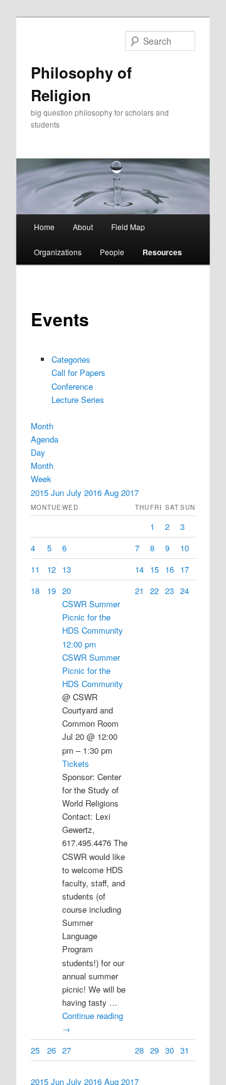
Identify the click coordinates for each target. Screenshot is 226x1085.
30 (169, 1050)
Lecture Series (77, 399)
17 (184, 569)
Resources (162, 252)
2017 (130, 492)
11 (35, 569)
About (83, 226)
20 (66, 591)
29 (154, 1050)
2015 (41, 492)
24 (184, 591)
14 (139, 569)
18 (35, 591)
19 (51, 591)
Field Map (128, 226)
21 (139, 591)
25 (35, 1050)
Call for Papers (78, 372)
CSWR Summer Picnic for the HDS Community (92, 670)
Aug (112, 492)
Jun (59, 492)
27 (66, 1050)
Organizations (58, 251)
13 (66, 569)
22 (154, 591)
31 (184, 1050)
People (112, 251)
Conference (72, 386)
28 (139, 1050)
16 (169, 569)
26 (51, 1050)
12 (51, 569)
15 (154, 569)
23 (169, 591)
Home (44, 226)
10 (184, 548)
